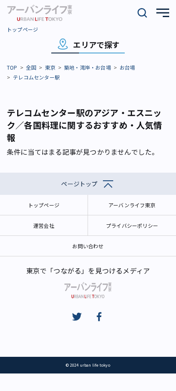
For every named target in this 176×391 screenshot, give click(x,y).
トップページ (22, 29)
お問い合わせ (87, 246)
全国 (31, 67)
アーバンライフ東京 (132, 205)
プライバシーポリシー (132, 225)
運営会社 (43, 225)
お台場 (127, 67)
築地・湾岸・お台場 (87, 67)
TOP (12, 67)
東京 (50, 67)
